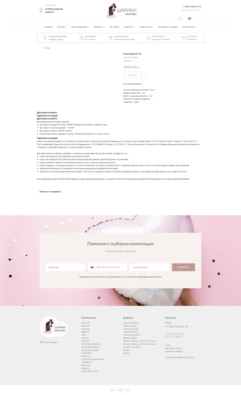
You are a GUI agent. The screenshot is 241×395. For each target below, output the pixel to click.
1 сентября (86, 353)
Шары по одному (131, 322)
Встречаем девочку (90, 347)
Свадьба (85, 368)
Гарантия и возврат (174, 351)
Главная (48, 27)
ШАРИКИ (127, 10)
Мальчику (85, 328)
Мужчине (85, 322)
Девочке (85, 331)
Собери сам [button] (145, 27)
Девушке (85, 325)
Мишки (126, 350)
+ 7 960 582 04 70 (191, 6)
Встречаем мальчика (91, 344)
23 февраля (86, 362)
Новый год (86, 356)
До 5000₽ (114, 27)
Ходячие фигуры (130, 331)
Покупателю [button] (188, 27)
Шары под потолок (90, 371)
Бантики (85, 338)
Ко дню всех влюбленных (92, 359)
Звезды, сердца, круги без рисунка (139, 344)
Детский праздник (90, 350)
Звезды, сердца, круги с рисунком (139, 340)
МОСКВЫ (131, 14)
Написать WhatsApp (174, 333)
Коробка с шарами (167, 27)
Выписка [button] (98, 27)
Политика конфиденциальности (179, 357)
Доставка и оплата (173, 348)
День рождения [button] (79, 27)
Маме (83, 334)
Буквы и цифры (130, 338)
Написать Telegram (174, 336)
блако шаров (131, 325)
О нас (167, 345)
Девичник (85, 365)
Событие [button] (128, 27)
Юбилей (85, 340)
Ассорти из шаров (131, 347)
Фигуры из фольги (131, 334)
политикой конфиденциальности (143, 277)
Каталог (61, 27)
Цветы (126, 353)
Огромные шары (130, 328)
